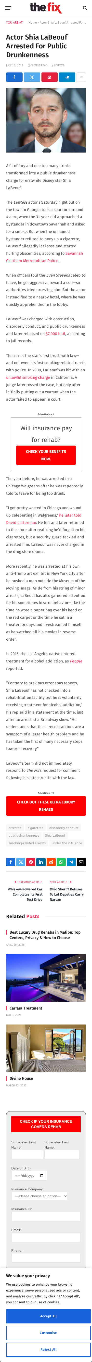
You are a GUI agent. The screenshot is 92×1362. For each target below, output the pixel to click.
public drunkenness (24, 835)
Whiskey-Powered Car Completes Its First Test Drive (25, 894)
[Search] (84, 8)
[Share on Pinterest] (49, 77)
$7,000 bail (55, 333)
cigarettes (35, 828)
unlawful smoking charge (28, 377)
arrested (15, 828)
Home (32, 22)
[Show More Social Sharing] (81, 77)
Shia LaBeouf (55, 835)
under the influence (67, 843)
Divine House (21, 1078)
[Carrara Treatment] (46, 977)
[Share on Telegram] (67, 77)
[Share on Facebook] (14, 77)
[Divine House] (46, 1048)
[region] (46, 1315)
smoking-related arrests (27, 843)
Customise (48, 1333)
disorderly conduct (64, 828)
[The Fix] (46, 8)
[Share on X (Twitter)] (32, 77)
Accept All (48, 1316)
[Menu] (8, 8)
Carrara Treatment (26, 1008)
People (76, 661)
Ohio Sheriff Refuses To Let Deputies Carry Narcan (67, 894)
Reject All (48, 1350)
